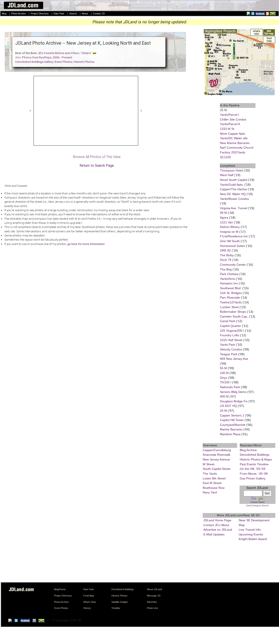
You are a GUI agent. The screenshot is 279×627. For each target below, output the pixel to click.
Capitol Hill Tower (232, 420)
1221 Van (226, 222)
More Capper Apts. (233, 133)
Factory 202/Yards (232, 152)
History (87, 608)
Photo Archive (18, 13)
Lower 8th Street (214, 478)
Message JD (153, 595)
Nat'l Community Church (236, 147)
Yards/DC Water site (234, 138)
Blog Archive (248, 450)
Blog (4, 13)
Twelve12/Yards (231, 302)
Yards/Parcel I (229, 114)
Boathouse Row (214, 487)
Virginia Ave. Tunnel (233, 208)
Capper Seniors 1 (232, 415)
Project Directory (40, 13)
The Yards (210, 473)
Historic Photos (250, 459)
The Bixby (227, 255)
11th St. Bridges (231, 293)
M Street (208, 464)
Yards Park (227, 344)
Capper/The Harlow (233, 189)
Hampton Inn (229, 283)
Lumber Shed (229, 307)
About (85, 13)
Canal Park (227, 321)
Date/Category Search (257, 505)
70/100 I (225, 382)
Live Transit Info (250, 529)
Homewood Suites (232, 246)
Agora (224, 217)
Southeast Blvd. (231, 288)
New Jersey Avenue (216, 459)
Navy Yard (210, 492)
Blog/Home (60, 589)
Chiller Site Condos (233, 119)
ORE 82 (225, 250)
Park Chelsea (229, 274)
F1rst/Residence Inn (234, 236)
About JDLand (154, 589)
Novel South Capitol (233, 180)
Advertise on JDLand (217, 529)
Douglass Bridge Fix (234, 401)
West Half (226, 175)
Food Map (88, 595)
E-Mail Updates (214, 534)
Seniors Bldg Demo (233, 392)
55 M (223, 368)
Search (73, 13)
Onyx (223, 377)
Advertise (152, 602)
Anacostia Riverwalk (216, 454)
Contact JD (99, 13)
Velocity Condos (231, 349)
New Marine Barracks (235, 143)
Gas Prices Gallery (252, 478)
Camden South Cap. (234, 316)
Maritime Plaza (230, 434)
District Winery (230, 227)
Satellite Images (119, 602)
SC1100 (225, 157)
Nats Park (59, 13)
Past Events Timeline (254, 464)
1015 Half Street (231, 340)
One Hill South (230, 241)
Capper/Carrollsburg (217, 450)
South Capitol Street (216, 469)
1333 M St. (227, 129)
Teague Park (228, 354)
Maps (268, 459)
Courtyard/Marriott (232, 424)
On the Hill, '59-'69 (252, 469)
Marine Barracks (231, 429)
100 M (224, 373)
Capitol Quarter (230, 326)
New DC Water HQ (233, 194)
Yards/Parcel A (230, 124)
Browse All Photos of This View (97, 157)
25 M (223, 110)
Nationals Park (230, 387)
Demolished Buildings (254, 454)
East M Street (212, 483)
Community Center (233, 264)
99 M (223, 212)
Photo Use (152, 608)
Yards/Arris (227, 278)
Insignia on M (229, 231)
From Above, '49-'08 (254, 473)
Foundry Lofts (229, 335)
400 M (224, 396)
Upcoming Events (251, 534)
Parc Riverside (230, 297)
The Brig (226, 269)
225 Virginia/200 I (232, 330)
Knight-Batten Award (253, 539)
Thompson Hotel (231, 170)
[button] (30, 110)
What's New (89, 602)
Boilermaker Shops (233, 311)
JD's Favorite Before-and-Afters (58, 53)
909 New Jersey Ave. (234, 358)
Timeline (115, 608)
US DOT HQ (228, 406)
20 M (223, 410)
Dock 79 (225, 260)
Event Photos (61, 608)
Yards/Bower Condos (234, 199)
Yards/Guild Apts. (231, 184)
